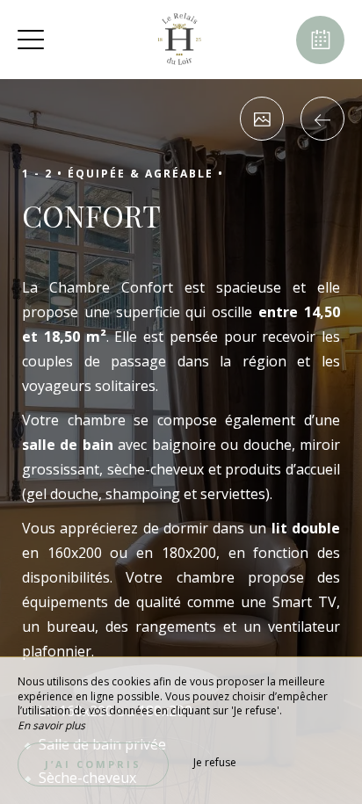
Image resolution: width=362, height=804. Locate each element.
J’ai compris (93, 764)
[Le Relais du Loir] (179, 39)
